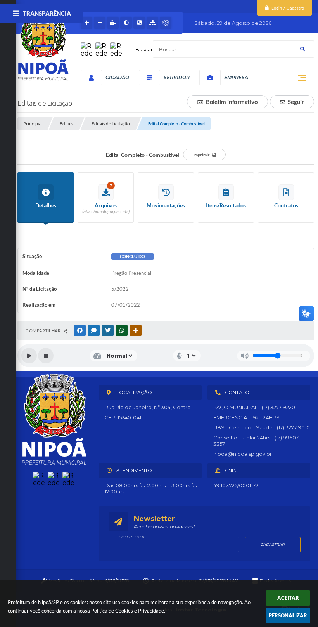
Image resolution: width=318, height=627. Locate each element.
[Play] (29, 355)
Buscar (144, 49)
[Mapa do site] (152, 23)
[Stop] (46, 355)
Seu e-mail (131, 536)
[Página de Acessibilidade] (165, 23)
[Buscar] (302, 49)
